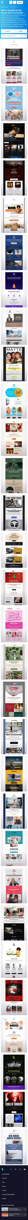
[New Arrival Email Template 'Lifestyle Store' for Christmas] (14, 699)
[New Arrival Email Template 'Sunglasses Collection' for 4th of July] (14, 103)
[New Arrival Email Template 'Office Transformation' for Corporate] (14, 736)
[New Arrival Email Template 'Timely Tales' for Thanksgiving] (14, 1034)
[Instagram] (15, 1169)
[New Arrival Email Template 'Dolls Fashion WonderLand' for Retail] (14, 624)
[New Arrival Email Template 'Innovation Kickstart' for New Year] (14, 252)
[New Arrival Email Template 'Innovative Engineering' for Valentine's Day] (14, 997)
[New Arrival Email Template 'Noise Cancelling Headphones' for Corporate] (14, 513)
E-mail (20, 31)
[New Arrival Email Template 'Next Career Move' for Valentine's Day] (14, 885)
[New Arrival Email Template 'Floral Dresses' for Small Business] (14, 960)
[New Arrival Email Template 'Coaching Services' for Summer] (14, 327)
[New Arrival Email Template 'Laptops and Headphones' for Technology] (14, 140)
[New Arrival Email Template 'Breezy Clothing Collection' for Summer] (14, 401)
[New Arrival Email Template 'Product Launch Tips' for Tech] (14, 289)
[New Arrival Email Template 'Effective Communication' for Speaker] (14, 1072)
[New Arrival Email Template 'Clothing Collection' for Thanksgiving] (14, 215)
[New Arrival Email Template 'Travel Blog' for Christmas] (14, 438)
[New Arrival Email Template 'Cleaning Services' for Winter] (14, 1146)
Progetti (7, 31)
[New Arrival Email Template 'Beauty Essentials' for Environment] (14, 662)
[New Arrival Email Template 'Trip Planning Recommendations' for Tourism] (14, 774)
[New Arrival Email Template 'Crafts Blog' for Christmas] (14, 587)
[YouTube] (24, 1169)
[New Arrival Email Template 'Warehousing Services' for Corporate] (14, 66)
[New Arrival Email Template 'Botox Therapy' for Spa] (14, 364)
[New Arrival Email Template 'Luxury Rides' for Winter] (14, 550)
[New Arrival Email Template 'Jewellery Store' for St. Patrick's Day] (14, 475)
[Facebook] (10, 1169)
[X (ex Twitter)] (20, 1169)
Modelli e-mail (4, 7)
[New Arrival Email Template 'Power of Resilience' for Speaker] (14, 923)
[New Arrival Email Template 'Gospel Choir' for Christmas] (14, 178)
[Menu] (26, 2)
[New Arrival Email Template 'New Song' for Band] (14, 1109)
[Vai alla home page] (1, 2)
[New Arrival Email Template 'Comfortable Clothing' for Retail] (14, 811)
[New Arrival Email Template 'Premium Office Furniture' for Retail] (14, 848)
